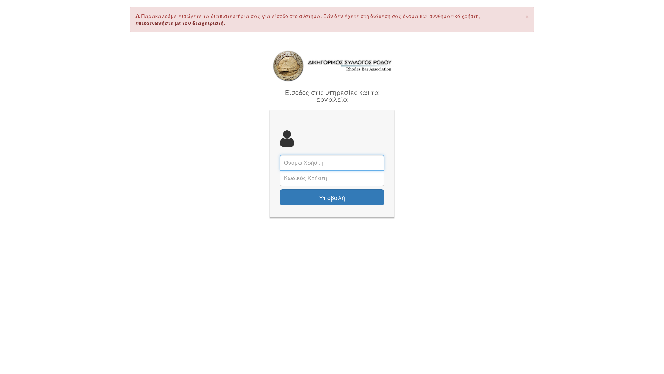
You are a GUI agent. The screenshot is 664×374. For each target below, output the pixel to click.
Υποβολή (332, 197)
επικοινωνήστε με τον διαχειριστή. (180, 22)
